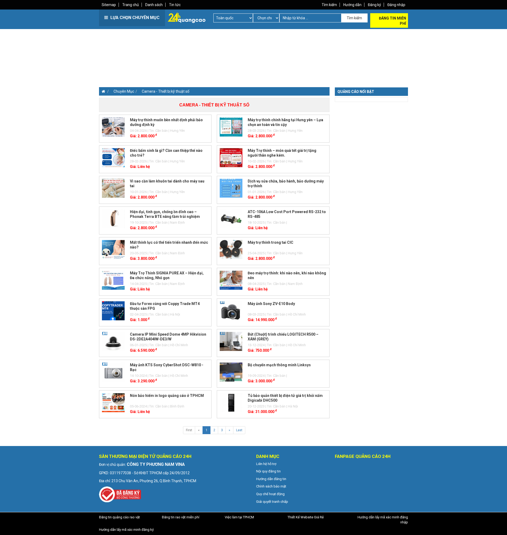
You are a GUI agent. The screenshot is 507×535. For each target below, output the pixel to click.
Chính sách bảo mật (271, 486)
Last (239, 430)
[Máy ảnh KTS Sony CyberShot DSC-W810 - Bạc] (113, 372)
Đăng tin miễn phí (392, 21)
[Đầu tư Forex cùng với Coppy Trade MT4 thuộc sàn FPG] (113, 310)
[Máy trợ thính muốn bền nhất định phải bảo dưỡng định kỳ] (113, 127)
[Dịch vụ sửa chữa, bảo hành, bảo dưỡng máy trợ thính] (231, 188)
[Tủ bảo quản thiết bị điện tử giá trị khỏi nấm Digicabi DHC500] (231, 402)
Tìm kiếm (329, 5)
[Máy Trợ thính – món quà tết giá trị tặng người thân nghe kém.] (231, 157)
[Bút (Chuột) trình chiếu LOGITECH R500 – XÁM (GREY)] (231, 341)
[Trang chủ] (102, 91)
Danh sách (154, 5)
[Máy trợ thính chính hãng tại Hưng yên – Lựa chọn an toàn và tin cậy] (231, 127)
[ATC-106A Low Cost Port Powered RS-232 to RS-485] (231, 219)
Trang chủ (130, 5)
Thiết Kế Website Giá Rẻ (306, 517)
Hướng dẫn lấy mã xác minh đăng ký (126, 530)
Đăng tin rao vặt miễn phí (180, 517)
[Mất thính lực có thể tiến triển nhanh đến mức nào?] (113, 249)
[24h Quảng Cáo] (186, 17)
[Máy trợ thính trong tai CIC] (231, 249)
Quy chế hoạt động (270, 494)
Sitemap (109, 5)
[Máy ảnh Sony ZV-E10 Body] (231, 310)
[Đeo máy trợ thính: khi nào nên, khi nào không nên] (231, 280)
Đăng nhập (396, 5)
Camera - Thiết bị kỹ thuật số (165, 91)
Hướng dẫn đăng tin (271, 479)
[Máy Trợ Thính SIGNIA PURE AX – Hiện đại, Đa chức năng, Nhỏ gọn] (113, 280)
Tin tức (175, 5)
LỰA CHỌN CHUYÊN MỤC (134, 17)
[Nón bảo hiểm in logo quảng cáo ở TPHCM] (113, 402)
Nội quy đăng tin (268, 471)
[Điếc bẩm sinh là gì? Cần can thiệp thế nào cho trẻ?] (113, 157)
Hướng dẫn (352, 5)
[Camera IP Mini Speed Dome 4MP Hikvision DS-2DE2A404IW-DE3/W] (113, 341)
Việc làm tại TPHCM (239, 517)
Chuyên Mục (124, 91)
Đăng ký (374, 5)
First (189, 430)
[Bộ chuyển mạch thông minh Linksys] (231, 372)
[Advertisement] (175, 66)
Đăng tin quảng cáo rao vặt (119, 517)
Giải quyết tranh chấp (272, 502)
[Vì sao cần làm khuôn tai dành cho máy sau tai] (113, 188)
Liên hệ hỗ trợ (266, 464)
